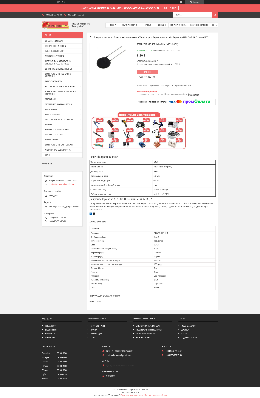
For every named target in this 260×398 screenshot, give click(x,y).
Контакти (162, 25)
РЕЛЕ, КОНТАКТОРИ (52, 114)
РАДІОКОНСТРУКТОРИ (53, 81)
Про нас (147, 25)
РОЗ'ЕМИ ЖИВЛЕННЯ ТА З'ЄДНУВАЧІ (60, 86)
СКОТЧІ (93, 338)
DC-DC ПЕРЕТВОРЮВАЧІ (54, 41)
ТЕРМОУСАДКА (96, 334)
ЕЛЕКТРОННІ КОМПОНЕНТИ (55, 46)
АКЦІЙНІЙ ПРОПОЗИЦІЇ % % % (58, 150)
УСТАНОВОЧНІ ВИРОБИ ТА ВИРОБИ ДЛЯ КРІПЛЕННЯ (60, 92)
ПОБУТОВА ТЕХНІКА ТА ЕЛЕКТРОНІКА (59, 119)
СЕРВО (184, 334)
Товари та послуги (129, 25)
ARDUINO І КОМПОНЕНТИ (54, 56)
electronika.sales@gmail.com (61, 184)
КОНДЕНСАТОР (51, 326)
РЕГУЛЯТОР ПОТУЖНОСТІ (146, 334)
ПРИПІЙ (94, 330)
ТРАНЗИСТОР (50, 334)
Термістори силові (162, 37)
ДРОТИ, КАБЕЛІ (51, 109)
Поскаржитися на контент (132, 395)
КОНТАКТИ (170, 8)
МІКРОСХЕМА (50, 338)
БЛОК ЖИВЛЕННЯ (143, 338)
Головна (112, 25)
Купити (147, 72)
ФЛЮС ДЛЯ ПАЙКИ (98, 326)
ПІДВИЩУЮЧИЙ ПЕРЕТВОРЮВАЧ (149, 330)
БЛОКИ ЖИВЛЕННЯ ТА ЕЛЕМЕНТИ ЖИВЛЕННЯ (58, 75)
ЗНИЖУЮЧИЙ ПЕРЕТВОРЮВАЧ (148, 326)
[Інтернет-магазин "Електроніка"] (55, 25)
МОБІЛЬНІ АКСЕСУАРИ (54, 135)
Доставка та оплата (178, 25)
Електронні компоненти (125, 37)
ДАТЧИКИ (49, 124)
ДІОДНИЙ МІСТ (51, 330)
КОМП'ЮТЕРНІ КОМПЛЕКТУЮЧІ (57, 130)
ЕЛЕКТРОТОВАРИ (51, 140)
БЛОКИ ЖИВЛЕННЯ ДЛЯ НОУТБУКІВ (59, 145)
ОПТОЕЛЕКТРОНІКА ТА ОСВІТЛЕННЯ (58, 104)
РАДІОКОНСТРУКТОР (189, 338)
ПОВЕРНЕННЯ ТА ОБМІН (199, 25)
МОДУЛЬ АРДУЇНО (188, 326)
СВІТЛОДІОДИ (50, 99)
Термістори (144, 37)
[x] (94, 214)
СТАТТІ (47, 155)
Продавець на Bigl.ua (130, 392)
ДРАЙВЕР (185, 330)
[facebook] (91, 214)
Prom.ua (144, 390)
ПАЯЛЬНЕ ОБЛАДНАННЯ (54, 51)
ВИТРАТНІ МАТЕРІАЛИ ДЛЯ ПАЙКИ (58, 69)
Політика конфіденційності (155, 395)
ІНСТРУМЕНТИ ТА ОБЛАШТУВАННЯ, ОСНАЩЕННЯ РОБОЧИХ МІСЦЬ (58, 62)
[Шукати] (215, 15)
